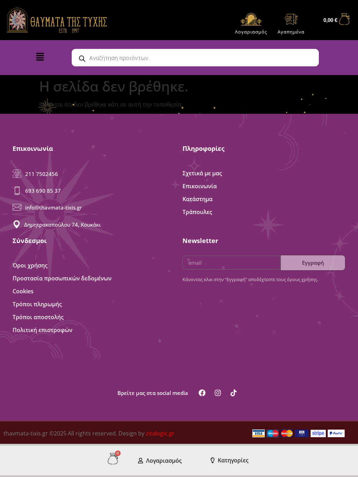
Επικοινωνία (199, 186)
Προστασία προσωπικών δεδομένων (62, 278)
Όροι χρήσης (30, 265)
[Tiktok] (234, 393)
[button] (48, 58)
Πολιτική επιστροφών (42, 329)
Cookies (23, 291)
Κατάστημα (197, 199)
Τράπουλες (197, 211)
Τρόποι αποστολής (38, 317)
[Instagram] (218, 393)
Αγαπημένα (291, 32)
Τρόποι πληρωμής (37, 304)
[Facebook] (202, 393)
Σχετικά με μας (202, 173)
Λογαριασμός (251, 32)
